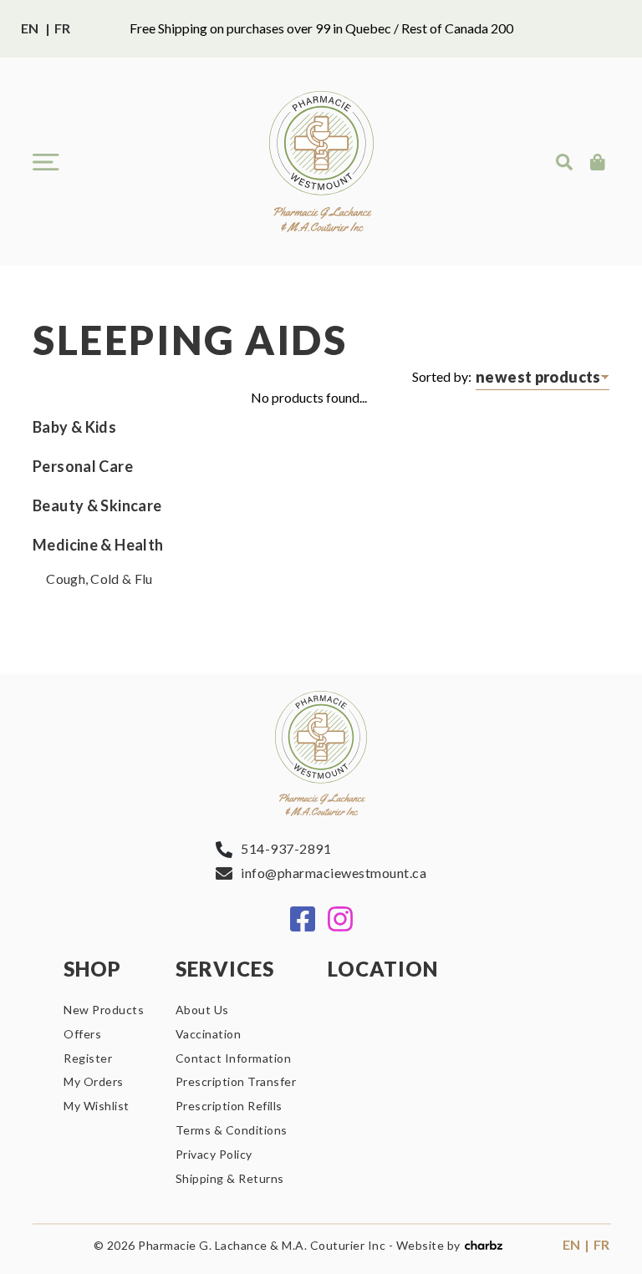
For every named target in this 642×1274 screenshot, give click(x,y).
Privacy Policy (214, 1154)
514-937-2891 (286, 848)
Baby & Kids (74, 427)
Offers (82, 1034)
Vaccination (209, 1034)
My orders (94, 1081)
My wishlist (97, 1106)
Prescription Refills (229, 1106)
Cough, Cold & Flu (99, 578)
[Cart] (599, 162)
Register (88, 1058)
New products (104, 1009)
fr (62, 28)
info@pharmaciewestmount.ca (333, 873)
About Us (202, 1009)
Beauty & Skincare (97, 505)
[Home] (321, 162)
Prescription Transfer (236, 1081)
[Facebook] (302, 918)
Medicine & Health (98, 544)
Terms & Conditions (232, 1130)
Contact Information (234, 1058)
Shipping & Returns (230, 1178)
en (29, 28)
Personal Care (83, 466)
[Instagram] (340, 918)
